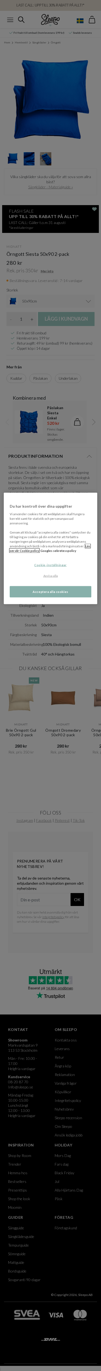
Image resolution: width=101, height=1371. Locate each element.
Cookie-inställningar (50, 565)
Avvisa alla (50, 576)
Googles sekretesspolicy (58, 550)
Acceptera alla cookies (50, 591)
